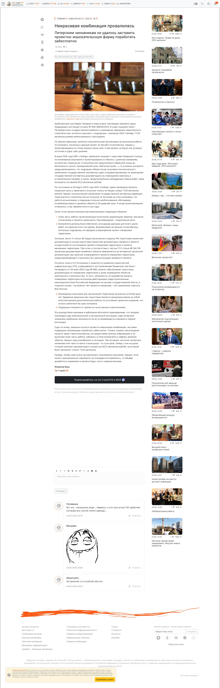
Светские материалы (32, 641)
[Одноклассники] (167, 638)
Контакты (115, 634)
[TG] (42, 19)
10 (171, 66)
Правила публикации (77, 641)
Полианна (72, 504)
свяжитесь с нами (73, 119)
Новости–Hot (75, 19)
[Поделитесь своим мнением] (99, 478)
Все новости (28, 630)
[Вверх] (42, 65)
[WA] (42, 27)
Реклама (115, 637)
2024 (87, 19)
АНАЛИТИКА (125, 4)
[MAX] (158, 638)
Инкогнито (72, 578)
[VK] (42, 35)
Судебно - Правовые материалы (37, 649)
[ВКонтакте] (176, 638)
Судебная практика (85, 57)
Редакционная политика (78, 637)
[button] (3, 4)
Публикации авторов (32, 634)
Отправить (61, 491)
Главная (61, 19)
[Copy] (129, 515)
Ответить (136, 516)
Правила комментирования (80, 634)
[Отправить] (42, 57)
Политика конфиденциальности (82, 630)
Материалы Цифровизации (34, 645)
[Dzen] (194, 638)
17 (170, 34)
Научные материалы (31, 637)
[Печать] (42, 50)
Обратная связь (176, 644)
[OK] (42, 42)
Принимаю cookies (104, 679)
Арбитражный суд (65, 57)
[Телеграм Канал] (185, 638)
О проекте (116, 630)
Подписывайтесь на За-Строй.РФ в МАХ (98, 379)
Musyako (71, 525)
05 (94, 19)
